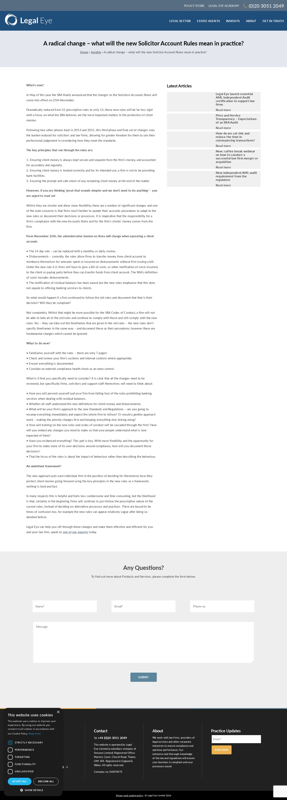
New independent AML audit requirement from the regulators (236, 176)
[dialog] (33, 752)
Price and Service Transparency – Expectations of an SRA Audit (236, 119)
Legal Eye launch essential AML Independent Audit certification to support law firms (235, 99)
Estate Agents (208, 21)
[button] (33, 790)
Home (84, 52)
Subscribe (222, 749)
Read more (223, 110)
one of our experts (75, 532)
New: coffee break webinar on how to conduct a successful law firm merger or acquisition (237, 156)
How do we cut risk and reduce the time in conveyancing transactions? (236, 136)
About (251, 21)
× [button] (58, 712)
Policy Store (194, 5)
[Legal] (28, 21)
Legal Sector (180, 21)
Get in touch (273, 21)
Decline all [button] (46, 781)
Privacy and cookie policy (129, 795)
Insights (233, 21)
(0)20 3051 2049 (266, 6)
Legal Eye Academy (224, 5)
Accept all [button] (19, 781)
